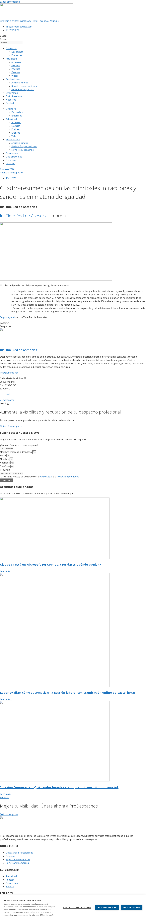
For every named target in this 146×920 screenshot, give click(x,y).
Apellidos (5, 462)
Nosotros (11, 99)
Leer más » (6, 571)
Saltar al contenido (10, 1)
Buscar (3, 35)
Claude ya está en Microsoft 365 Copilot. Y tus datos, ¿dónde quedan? (50, 564)
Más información (47, 915)
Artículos (16, 62)
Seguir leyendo (8, 317)
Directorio (11, 48)
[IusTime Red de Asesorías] (10, 343)
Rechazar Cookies (107, 907)
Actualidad (11, 58)
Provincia (5, 469)
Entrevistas (12, 92)
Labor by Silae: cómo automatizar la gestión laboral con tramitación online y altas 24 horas (67, 692)
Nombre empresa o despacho (16, 452)
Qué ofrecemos (14, 96)
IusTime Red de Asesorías (25, 216)
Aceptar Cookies (131, 907)
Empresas (16, 55)
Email (3, 455)
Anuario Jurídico (20, 82)
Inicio (8, 394)
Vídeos (15, 75)
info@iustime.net (9, 372)
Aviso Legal (46, 476)
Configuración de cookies (77, 907)
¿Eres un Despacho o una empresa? (19, 445)
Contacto (10, 103)
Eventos (15, 72)
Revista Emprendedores (24, 86)
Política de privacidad (68, 476)
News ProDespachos (22, 89)
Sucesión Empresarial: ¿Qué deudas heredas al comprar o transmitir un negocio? (59, 787)
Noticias (15, 65)
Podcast (15, 68)
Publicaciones (13, 79)
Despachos (17, 51)
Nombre (5, 459)
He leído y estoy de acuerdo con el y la (41, 476)
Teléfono (5, 466)
